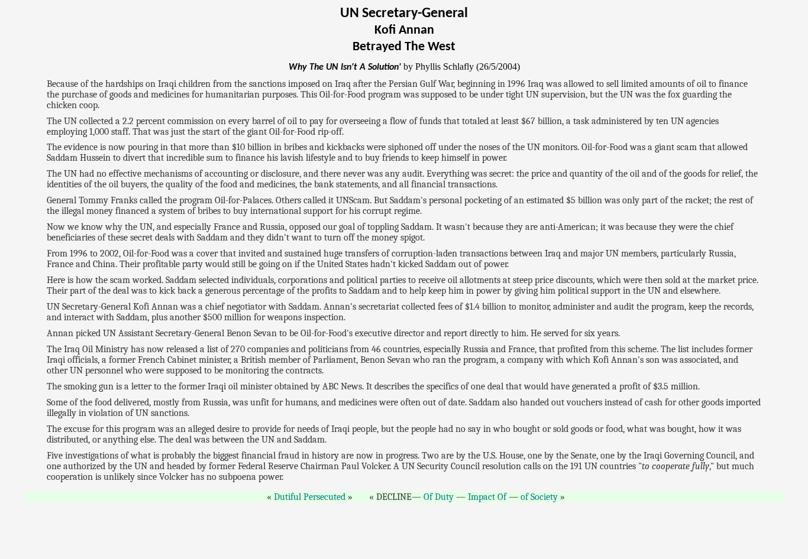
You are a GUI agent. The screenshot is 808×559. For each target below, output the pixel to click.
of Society (539, 497)
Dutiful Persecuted (309, 497)
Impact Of (487, 497)
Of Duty (439, 497)
